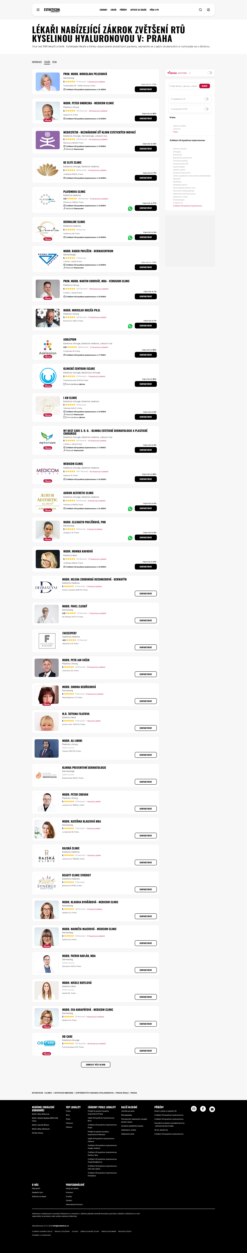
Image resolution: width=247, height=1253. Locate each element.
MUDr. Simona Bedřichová (79, 687)
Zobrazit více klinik (95, 1064)
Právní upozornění (108, 1231)
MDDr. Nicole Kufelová (77, 982)
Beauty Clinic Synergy (76, 875)
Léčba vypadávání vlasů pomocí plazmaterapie (192, 176)
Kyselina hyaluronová (181, 173)
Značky (69, 1196)
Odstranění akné (127, 1134)
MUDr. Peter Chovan (75, 794)
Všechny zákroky (180, 149)
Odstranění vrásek (180, 197)
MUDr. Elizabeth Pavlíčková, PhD (84, 522)
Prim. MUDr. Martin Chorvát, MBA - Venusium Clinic (96, 281)
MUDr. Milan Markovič (41, 1129)
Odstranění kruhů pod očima (184, 194)
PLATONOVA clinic (74, 191)
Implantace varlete (128, 1130)
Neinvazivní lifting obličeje (183, 191)
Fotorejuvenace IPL (181, 164)
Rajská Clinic (70, 848)
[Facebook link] (203, 1109)
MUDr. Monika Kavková (78, 551)
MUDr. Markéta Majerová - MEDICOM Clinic (89, 929)
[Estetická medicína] (52, 10)
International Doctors (74, 1204)
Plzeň (68, 1119)
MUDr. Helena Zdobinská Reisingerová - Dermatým (94, 579)
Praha (175, 132)
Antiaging (177, 152)
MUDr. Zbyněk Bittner (40, 1125)
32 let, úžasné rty (161, 1130)
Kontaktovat (146, 89)
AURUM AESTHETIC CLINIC (78, 493)
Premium (69, 1192)
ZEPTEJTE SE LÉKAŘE (138, 9)
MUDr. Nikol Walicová (40, 1114)
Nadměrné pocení (180, 185)
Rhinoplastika (126, 1115)
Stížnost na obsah (39, 1196)
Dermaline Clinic (74, 222)
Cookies (75, 1231)
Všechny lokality (179, 126)
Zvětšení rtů (178, 203)
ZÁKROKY (103, 9)
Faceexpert (69, 633)
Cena (54, 62)
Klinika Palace (37, 1133)
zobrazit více (101, 136)
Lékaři (47, 62)
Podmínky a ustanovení (41, 1235)
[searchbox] (184, 86)
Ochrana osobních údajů (42, 1231)
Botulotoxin (177, 155)
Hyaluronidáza (179, 167)
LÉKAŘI (113, 9)
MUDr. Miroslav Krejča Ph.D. (81, 310)
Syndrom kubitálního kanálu (132, 1126)
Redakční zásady (125, 1231)
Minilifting (177, 182)
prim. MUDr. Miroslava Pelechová (85, 74)
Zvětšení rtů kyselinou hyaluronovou (187, 206)
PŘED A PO (154, 9)
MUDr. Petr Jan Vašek (75, 660)
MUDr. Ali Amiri (72, 740)
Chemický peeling (180, 161)
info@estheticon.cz (61, 1226)
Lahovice (177, 129)
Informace (37, 62)
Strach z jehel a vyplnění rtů (165, 1111)
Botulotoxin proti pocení (182, 158)
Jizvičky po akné (128, 1111)
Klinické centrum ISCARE (79, 368)
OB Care (67, 1036)
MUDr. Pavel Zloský (74, 606)
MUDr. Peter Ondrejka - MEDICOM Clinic (88, 103)
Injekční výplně (179, 170)
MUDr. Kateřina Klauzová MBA (81, 821)
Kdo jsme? (36, 1188)
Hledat (204, 86)
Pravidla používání (62, 1231)
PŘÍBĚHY (123, 9)
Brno (68, 1115)
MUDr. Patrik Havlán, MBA (79, 956)
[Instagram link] (194, 1109)
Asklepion (69, 339)
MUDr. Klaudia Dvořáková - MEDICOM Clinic (90, 902)
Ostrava (69, 1127)
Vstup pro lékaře (72, 1188)
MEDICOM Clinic (73, 463)
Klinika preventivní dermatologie (84, 767)
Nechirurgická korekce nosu (184, 188)
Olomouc (69, 1123)
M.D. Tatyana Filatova (75, 714)
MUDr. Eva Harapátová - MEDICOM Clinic (87, 1009)
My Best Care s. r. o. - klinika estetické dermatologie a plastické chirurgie (105, 432)
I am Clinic (70, 398)
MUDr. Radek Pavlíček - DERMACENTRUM (88, 251)
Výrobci (69, 1200)
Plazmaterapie (179, 200)
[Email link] (212, 1109)
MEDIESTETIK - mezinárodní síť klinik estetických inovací (99, 132)
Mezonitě (177, 179)
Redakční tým (37, 1192)
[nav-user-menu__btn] (208, 9)
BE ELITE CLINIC (72, 162)
